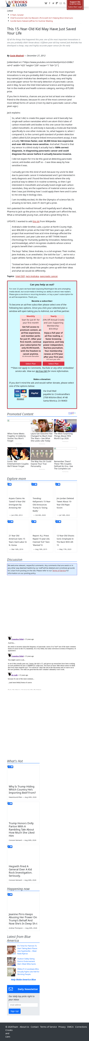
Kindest (20, 398)
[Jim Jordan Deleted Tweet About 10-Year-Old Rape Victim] (66, 489)
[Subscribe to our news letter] (60, 3)
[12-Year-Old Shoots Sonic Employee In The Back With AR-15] (66, 526)
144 (9, 767)
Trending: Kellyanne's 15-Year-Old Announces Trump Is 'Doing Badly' (42, 504)
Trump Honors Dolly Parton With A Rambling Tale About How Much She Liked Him (22, 829)
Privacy (62, 1026)
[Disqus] (42, 662)
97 (33, 521)
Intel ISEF (20, 276)
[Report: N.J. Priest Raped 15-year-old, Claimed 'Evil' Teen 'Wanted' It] (42, 526)
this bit (36, 221)
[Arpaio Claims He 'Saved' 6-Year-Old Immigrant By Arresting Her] (18, 489)
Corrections (81, 1026)
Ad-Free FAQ (41, 371)
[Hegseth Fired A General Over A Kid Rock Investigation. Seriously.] (23, 854)
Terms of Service (59, 570)
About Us (24, 1026)
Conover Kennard (15, 840)
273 (33, 484)
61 (57, 484)
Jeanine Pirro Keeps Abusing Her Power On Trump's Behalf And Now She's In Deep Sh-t (23, 918)
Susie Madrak (17, 55)
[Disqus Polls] (42, 605)
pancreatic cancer (49, 276)
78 (9, 803)
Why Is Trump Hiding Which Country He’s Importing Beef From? (22, 789)
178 (9, 521)
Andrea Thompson (16, 928)
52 (9, 894)
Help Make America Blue (23, 979)
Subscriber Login (75, 7)
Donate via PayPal (35, 393)
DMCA (70, 1026)
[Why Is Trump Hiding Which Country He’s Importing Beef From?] (23, 774)
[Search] (64, 3)
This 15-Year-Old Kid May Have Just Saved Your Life (41, 31)
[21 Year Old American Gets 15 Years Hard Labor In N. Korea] (18, 526)
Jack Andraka (32, 276)
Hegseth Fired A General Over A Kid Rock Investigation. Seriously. (20, 870)
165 (57, 521)
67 (9, 847)
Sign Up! (15, 1011)
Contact (35, 1026)
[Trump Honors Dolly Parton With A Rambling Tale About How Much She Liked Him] (23, 811)
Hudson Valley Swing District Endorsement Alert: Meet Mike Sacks (26, 961)
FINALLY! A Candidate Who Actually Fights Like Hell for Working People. (28, 971)
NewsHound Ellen (15, 797)
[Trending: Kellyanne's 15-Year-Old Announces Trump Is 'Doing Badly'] (42, 489)
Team (15, 1026)
